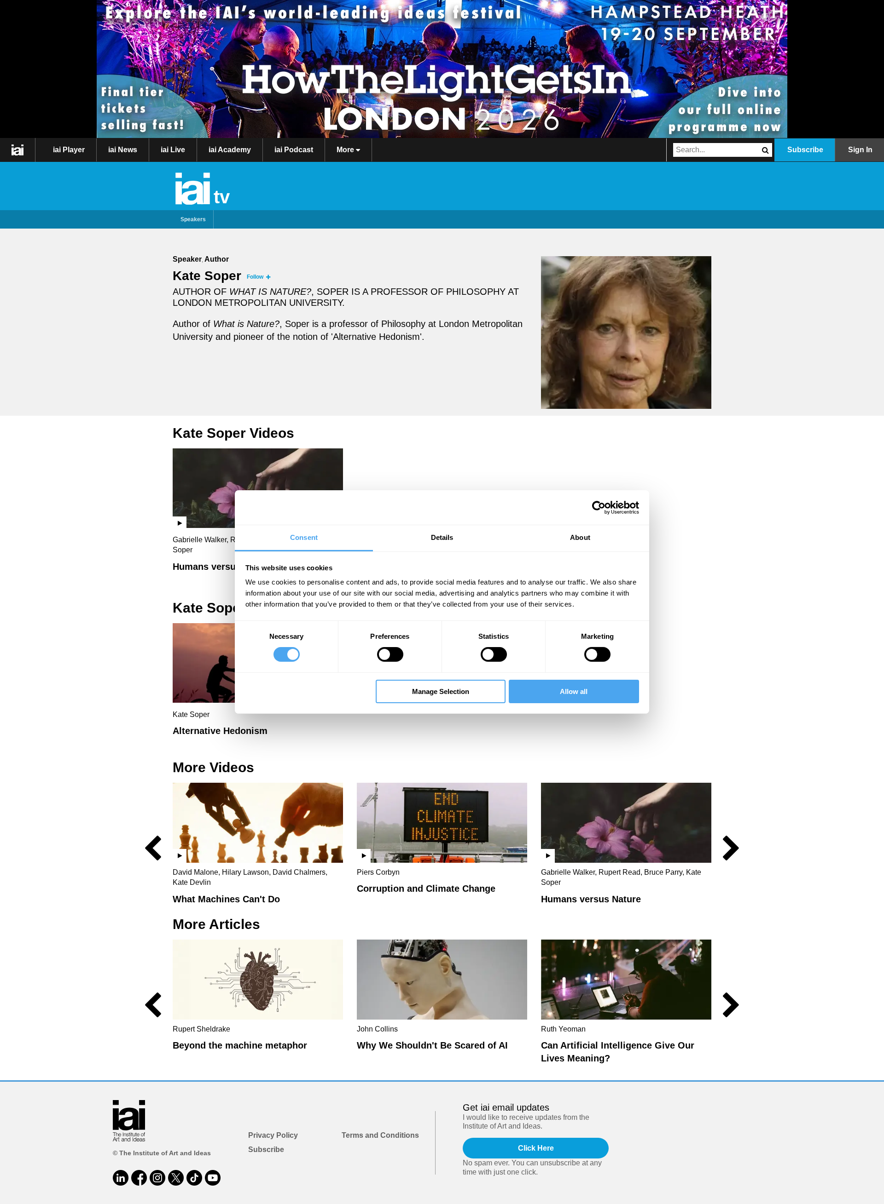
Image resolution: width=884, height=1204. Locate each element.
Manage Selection (440, 691)
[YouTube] (213, 1178)
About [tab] (580, 537)
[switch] (390, 654)
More (346, 150)
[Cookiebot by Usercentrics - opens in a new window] (598, 507)
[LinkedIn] (120, 1178)
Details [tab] (442, 537)
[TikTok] (194, 1178)
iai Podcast (293, 150)
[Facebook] (139, 1178)
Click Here (536, 1148)
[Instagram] (157, 1178)
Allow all (573, 691)
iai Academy (230, 150)
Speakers (193, 219)
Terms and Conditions (380, 1135)
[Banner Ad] (442, 69)
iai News (122, 150)
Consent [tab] (304, 537)
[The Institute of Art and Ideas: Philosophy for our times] (17, 150)
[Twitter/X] (176, 1178)
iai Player (69, 150)
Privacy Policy (273, 1135)
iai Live (173, 150)
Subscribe (805, 150)
